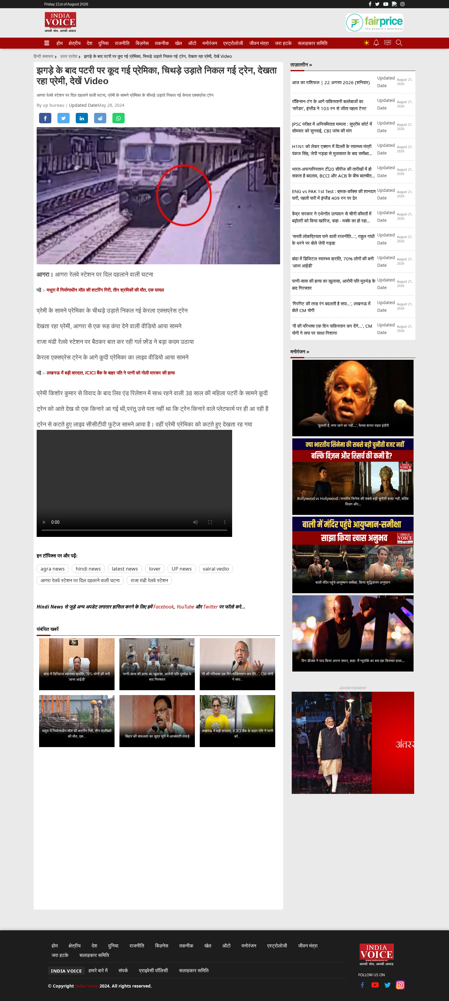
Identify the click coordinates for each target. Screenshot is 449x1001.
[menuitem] (60, 43)
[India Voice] (60, 31)
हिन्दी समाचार (43, 56)
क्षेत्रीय (74, 43)
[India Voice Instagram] (402, 4)
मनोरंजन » (299, 351)
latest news (125, 568)
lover (155, 568)
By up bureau (51, 105)
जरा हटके (282, 43)
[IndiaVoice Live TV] (387, 43)
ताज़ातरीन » (301, 64)
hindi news (88, 568)
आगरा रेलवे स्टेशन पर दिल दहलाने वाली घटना (80, 580)
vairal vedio (216, 568)
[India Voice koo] (394, 5)
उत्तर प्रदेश (68, 56)
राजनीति (121, 43)
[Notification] (376, 44)
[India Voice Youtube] (385, 4)
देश (89, 43)
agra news (53, 568)
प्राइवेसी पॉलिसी (153, 970)
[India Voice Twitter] (377, 4)
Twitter (210, 606)
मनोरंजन (209, 43)
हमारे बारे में (98, 970)
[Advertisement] (352, 849)
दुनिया (103, 43)
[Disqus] (158, 829)
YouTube (186, 606)
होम (59, 43)
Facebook (163, 606)
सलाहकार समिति (311, 43)
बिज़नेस (141, 43)
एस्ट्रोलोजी (232, 43)
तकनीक (161, 43)
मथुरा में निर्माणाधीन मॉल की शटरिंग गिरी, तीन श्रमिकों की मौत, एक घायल (105, 289)
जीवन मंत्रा (257, 43)
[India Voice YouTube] (375, 987)
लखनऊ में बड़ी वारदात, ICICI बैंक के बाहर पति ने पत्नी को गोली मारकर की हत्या (111, 372)
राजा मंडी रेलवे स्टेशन (149, 580)
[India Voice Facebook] (370, 4)
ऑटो (191, 43)
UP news (182, 568)
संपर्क (123, 970)
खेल (178, 43)
